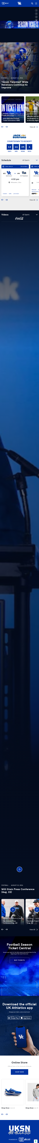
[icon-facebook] (36, 10)
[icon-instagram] (36, 17)
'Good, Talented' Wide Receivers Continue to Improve (14, 85)
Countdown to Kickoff (19, 141)
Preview (34, 189)
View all (32, 127)
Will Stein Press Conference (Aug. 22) (17, 890)
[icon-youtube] (36, 20)
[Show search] (32, 3)
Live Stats (16, 193)
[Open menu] (36, 3)
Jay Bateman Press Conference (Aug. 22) (10, 922)
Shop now (19, 1072)
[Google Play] (13, 1018)
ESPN (10, 193)
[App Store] (25, 1018)
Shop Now (5, 1108)
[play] (19, 869)
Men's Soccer (31, 112)
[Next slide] (6, 127)
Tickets (5, 193)
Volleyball (24, 166)
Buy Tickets (19, 960)
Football (4, 78)
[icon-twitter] (36, 13)
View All (32, 200)
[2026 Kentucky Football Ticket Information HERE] (12, 109)
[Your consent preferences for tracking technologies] (35, 1141)
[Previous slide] (2, 127)
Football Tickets (8, 113)
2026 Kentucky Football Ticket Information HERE (11, 119)
